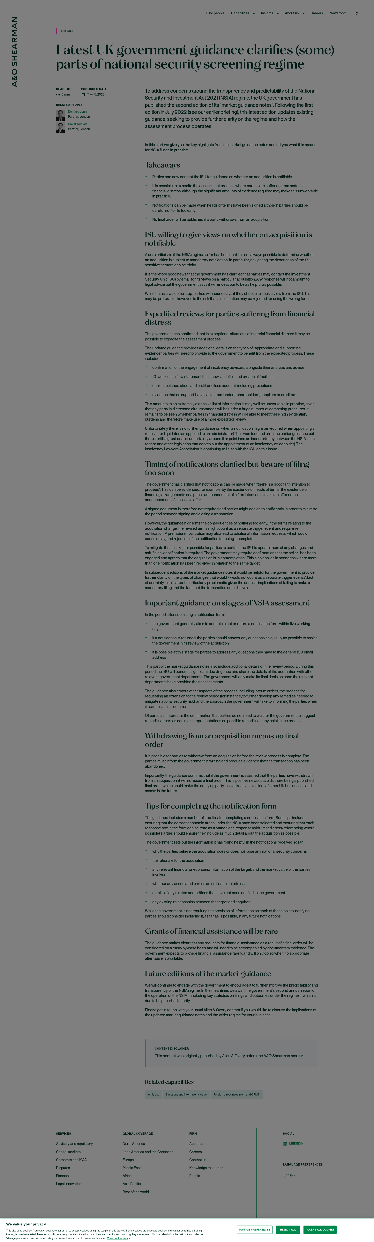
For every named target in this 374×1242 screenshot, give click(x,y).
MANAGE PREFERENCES (254, 1229)
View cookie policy (118, 1238)
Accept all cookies (320, 1229)
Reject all (288, 1229)
